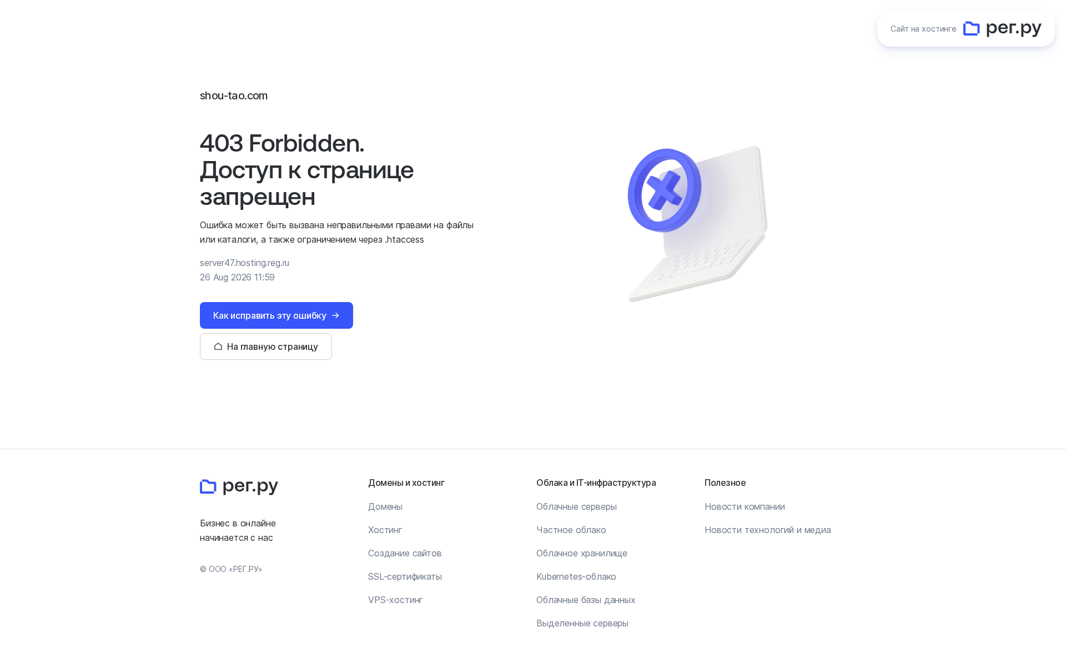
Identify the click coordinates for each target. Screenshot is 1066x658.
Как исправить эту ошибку (269, 315)
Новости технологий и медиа (768, 529)
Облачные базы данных (586, 599)
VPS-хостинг (395, 599)
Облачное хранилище (581, 553)
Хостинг (385, 529)
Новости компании (745, 506)
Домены (385, 506)
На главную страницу (272, 346)
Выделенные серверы (582, 623)
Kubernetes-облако (576, 576)
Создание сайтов (405, 553)
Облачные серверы (576, 506)
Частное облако (571, 529)
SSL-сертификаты (405, 576)
